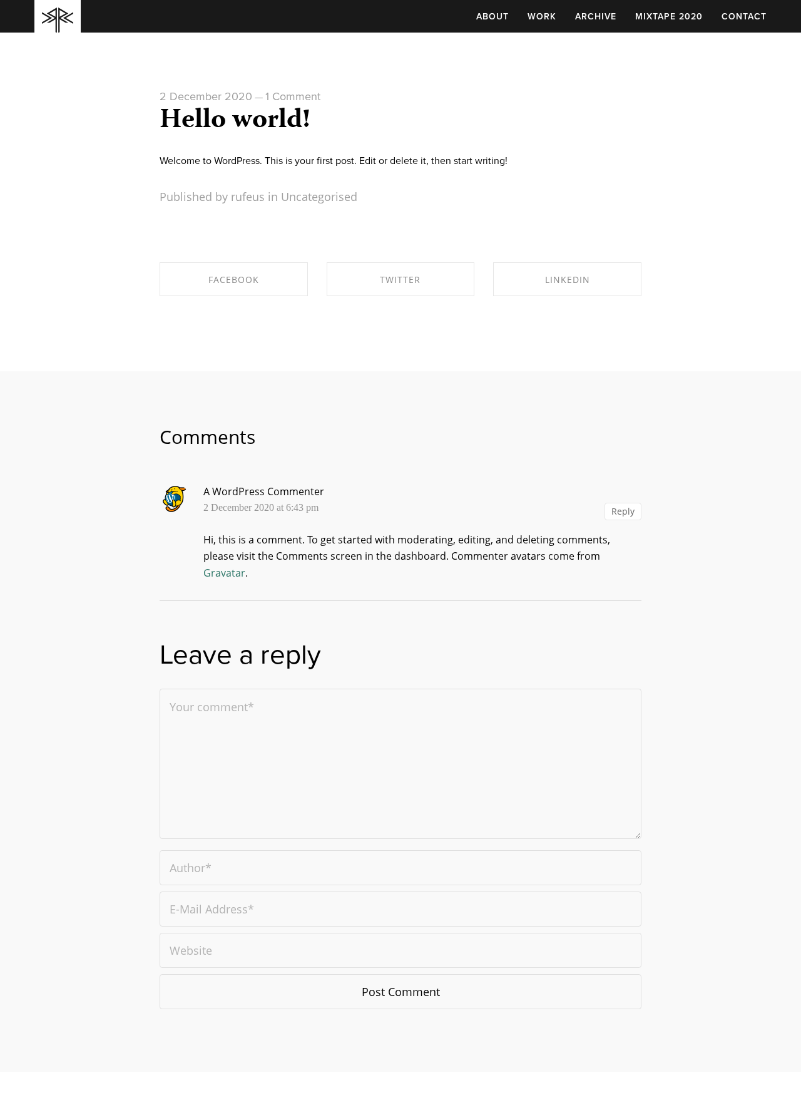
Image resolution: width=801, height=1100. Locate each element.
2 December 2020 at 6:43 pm (261, 508)
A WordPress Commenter (263, 491)
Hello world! (235, 121)
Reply (623, 511)
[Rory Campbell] (57, 24)
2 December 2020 (206, 96)
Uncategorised (319, 196)
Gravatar (224, 573)
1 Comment (292, 96)
